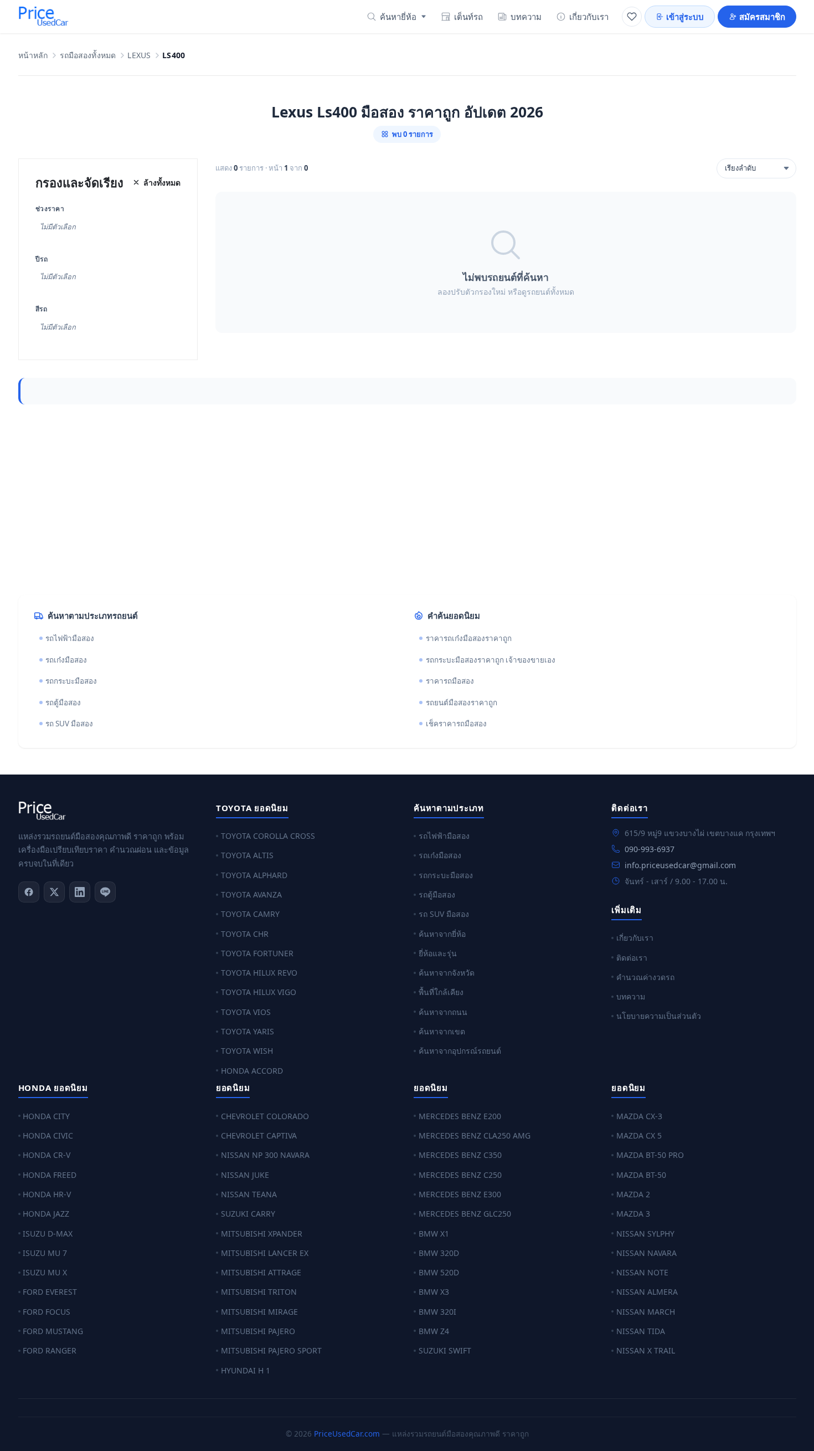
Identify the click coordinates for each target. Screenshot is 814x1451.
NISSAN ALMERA (647, 1291)
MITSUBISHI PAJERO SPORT (271, 1350)
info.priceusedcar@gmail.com (680, 865)
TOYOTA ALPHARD (254, 875)
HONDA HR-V (47, 1194)
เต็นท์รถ (468, 16)
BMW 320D (439, 1253)
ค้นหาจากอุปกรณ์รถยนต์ (460, 1050)
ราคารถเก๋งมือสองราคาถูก (469, 638)
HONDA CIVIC (48, 1135)
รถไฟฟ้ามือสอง (69, 638)
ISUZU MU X (45, 1272)
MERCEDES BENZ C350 (460, 1155)
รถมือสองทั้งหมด (88, 55)
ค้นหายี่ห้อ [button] (398, 16)
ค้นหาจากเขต (442, 1031)
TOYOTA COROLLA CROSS (268, 835)
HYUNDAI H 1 (245, 1370)
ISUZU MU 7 (45, 1253)
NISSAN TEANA (249, 1194)
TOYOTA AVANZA (251, 894)
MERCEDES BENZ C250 (460, 1175)
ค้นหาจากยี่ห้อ (442, 934)
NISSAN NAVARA (646, 1253)
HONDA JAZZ (46, 1213)
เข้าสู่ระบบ (685, 16)
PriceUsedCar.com (347, 1433)
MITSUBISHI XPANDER (261, 1233)
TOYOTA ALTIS (247, 855)
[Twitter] (54, 892)
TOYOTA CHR (245, 934)
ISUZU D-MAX (48, 1233)
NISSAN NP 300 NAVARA (265, 1155)
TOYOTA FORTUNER (257, 953)
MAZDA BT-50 (641, 1175)
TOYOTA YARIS (247, 1031)
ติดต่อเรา (631, 957)
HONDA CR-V (46, 1155)
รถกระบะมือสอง (71, 681)
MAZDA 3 (633, 1213)
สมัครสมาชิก (762, 16)
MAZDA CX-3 (639, 1116)
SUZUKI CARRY (248, 1213)
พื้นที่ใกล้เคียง (441, 992)
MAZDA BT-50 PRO (650, 1155)
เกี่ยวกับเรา (589, 16)
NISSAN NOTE (642, 1272)
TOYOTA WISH (247, 1050)
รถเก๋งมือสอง (66, 660)
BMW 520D (439, 1272)
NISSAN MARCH (645, 1311)
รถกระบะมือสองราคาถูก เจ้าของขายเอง (490, 660)
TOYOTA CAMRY (250, 914)
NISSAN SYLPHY (645, 1233)
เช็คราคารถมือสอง (456, 724)
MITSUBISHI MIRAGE (259, 1311)
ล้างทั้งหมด (162, 182)
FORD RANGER (49, 1350)
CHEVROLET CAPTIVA (259, 1135)
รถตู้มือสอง (63, 702)
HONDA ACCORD (252, 1070)
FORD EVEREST (50, 1291)
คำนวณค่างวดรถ (645, 977)
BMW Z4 (434, 1331)
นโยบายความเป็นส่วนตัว (658, 1016)
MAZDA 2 (633, 1194)
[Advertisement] (350, 499)
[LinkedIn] (79, 892)
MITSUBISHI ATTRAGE (261, 1272)
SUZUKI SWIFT (445, 1350)
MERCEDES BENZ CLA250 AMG (474, 1135)
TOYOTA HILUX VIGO (258, 992)
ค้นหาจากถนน (443, 1012)
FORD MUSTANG (53, 1331)
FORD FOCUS (46, 1311)
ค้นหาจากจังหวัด (447, 972)
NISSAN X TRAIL (645, 1350)
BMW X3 (434, 1291)
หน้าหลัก (33, 55)
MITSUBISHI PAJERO (258, 1331)
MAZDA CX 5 (639, 1135)
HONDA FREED (49, 1175)
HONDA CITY (46, 1116)
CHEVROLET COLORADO (265, 1116)
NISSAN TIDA (640, 1331)
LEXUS (139, 55)
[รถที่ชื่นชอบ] (632, 17)
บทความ (526, 16)
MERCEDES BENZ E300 (460, 1194)
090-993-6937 (649, 849)
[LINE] (105, 892)
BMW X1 (434, 1233)
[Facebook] (28, 892)
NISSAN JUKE (245, 1175)
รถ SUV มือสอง (69, 724)
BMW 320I (437, 1311)
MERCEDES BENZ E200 (460, 1116)
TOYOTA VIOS (246, 1012)
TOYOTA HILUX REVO (259, 972)
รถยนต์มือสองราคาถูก (461, 702)
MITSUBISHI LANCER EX (264, 1253)
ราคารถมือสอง (450, 681)
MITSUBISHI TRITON (259, 1291)
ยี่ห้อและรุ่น (438, 953)
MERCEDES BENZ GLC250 (465, 1213)
